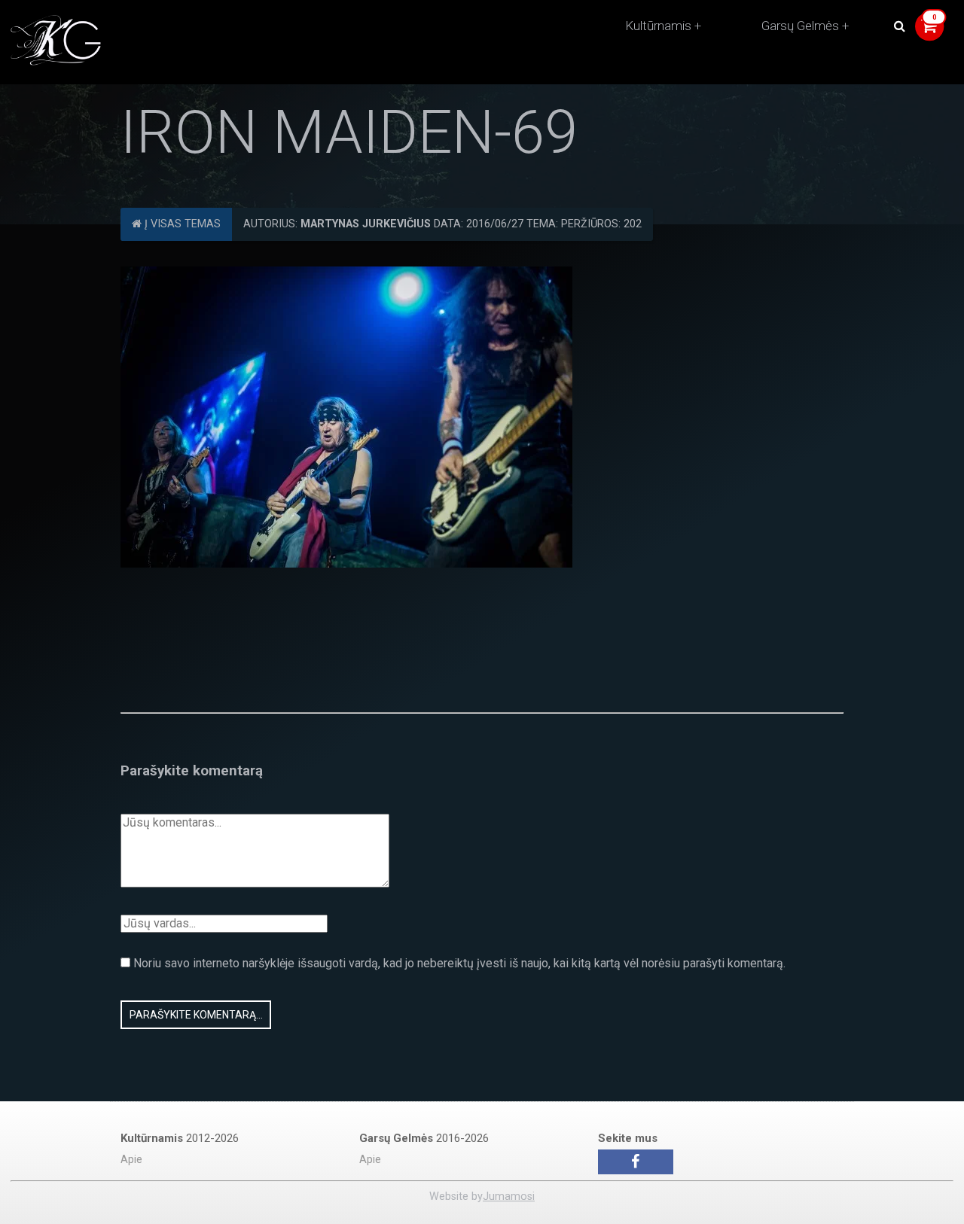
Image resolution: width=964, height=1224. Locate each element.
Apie (131, 1159)
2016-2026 (424, 1138)
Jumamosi (509, 1196)
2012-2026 (179, 1138)
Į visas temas (181, 224)
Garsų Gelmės (800, 25)
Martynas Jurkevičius (365, 224)
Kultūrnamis (658, 25)
